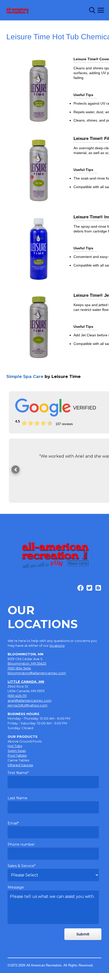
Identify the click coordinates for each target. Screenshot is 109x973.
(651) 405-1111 (17, 696)
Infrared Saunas (20, 765)
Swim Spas (17, 751)
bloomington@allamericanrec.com (37, 673)
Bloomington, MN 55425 (27, 663)
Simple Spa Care (43, 376)
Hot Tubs (15, 746)
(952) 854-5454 (19, 668)
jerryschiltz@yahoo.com (27, 705)
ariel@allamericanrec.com (29, 700)
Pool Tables (17, 755)
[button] (15, 469)
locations (56, 645)
